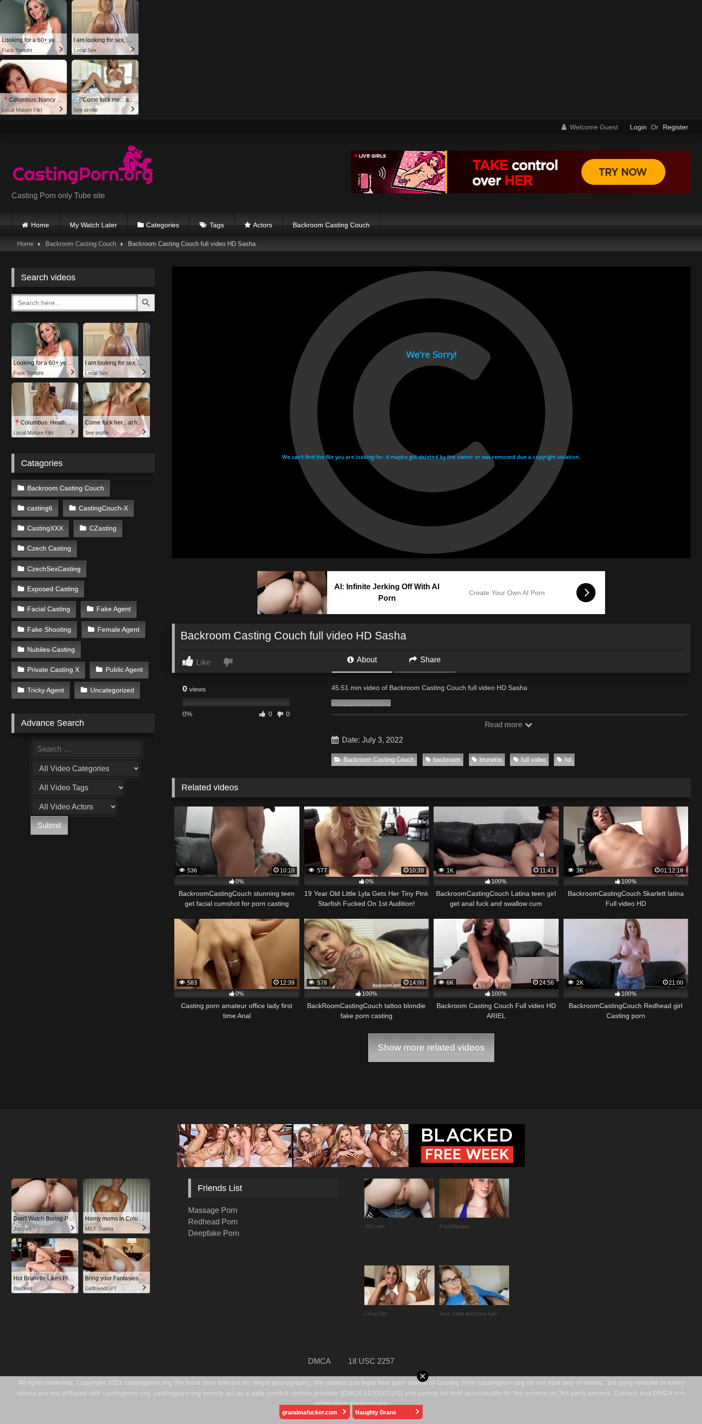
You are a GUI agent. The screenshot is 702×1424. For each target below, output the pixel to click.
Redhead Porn (213, 1222)
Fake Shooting (49, 629)
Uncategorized (112, 690)
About (366, 660)
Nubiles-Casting (51, 649)
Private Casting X (53, 669)
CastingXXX (45, 528)
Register (675, 127)
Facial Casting (48, 609)
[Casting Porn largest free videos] (83, 166)
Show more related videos (431, 1047)
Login (638, 127)
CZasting (103, 528)
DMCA (319, 1361)
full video (533, 759)
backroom (446, 759)
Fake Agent (113, 609)
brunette (490, 759)
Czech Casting (49, 548)
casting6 (40, 508)
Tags (217, 225)
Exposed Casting (52, 589)
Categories (162, 225)
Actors (262, 225)
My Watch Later (93, 225)
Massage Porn (212, 1210)
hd (567, 759)
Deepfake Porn (213, 1233)
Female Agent (118, 629)
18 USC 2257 (371, 1361)
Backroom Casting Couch (331, 225)
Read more (504, 725)
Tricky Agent (45, 690)
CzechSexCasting (54, 569)
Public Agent (124, 669)
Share (429, 660)
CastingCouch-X (103, 508)
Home (40, 225)
